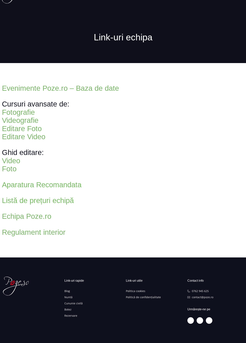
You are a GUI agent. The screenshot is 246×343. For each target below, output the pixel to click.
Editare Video (23, 137)
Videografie (20, 120)
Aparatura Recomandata (41, 185)
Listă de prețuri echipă (38, 200)
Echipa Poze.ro (26, 216)
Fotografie (18, 112)
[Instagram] (190, 320)
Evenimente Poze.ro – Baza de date (60, 88)
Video (11, 161)
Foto (9, 169)
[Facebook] (200, 320)
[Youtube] (209, 320)
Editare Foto (22, 129)
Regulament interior (34, 232)
